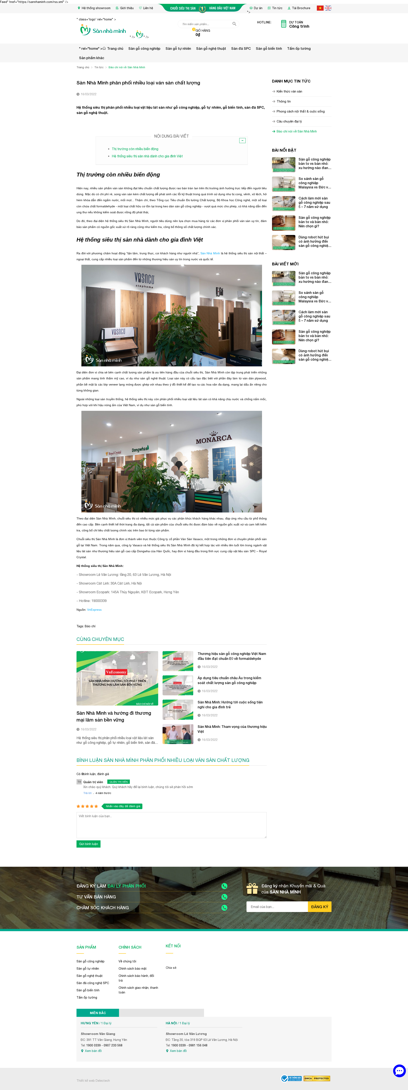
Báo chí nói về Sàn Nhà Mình (297, 131)
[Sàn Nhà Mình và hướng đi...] (117, 678)
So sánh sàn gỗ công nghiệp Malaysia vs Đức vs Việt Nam (314, 182)
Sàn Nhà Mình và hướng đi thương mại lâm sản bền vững (113, 716)
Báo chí (90, 626)
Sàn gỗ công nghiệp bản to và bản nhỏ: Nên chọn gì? (315, 221)
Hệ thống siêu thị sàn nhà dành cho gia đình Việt (147, 156)
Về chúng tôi (127, 961)
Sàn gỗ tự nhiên (178, 48)
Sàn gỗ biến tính (269, 48)
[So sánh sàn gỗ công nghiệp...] (283, 184)
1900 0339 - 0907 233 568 (104, 1045)
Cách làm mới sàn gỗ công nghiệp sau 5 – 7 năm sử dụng (314, 202)
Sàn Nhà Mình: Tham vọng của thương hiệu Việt (232, 728)
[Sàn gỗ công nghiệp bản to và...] (283, 223)
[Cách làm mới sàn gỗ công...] (283, 203)
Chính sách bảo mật (133, 968)
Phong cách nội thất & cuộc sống (301, 111)
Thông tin (284, 101)
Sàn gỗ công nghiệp (144, 48)
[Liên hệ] (399, 1070)
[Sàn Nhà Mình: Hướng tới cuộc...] (178, 710)
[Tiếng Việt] (320, 8)
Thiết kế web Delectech (93, 1080)
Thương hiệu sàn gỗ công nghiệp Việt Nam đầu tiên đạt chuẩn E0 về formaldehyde (232, 656)
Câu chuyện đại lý (289, 121)
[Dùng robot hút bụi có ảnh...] (283, 242)
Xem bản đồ (93, 1051)
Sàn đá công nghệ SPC (92, 983)
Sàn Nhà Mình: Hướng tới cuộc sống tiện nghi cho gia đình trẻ (230, 704)
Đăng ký (319, 906)
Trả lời (87, 793)
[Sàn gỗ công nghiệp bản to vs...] (283, 164)
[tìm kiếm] (234, 23)
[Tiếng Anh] (328, 8)
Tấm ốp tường (299, 48)
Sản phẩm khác (91, 58)
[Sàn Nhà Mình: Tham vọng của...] (178, 734)
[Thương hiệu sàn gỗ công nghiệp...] (178, 661)
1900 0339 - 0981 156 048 (189, 1045)
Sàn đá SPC (241, 48)
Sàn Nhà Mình (210, 253)
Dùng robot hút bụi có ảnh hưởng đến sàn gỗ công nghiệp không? (314, 241)
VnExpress (94, 609)
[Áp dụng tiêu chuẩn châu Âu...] (178, 685)
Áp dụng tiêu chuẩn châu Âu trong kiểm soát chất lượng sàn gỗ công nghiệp (229, 680)
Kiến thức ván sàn (289, 91)
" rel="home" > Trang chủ (101, 48)
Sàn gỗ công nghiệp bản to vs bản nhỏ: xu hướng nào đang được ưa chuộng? (315, 163)
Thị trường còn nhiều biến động (135, 149)
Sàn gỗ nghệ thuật (211, 48)
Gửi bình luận (88, 844)
